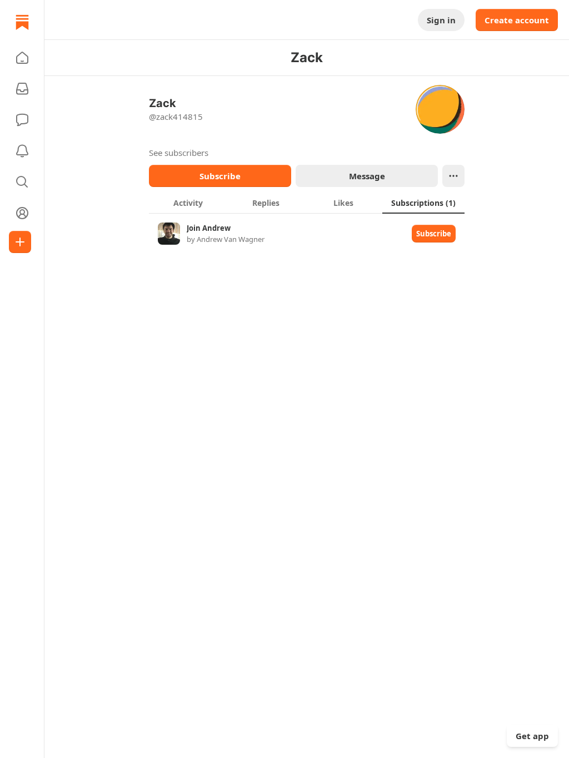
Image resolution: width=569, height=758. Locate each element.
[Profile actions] (453, 176)
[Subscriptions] (22, 88)
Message (367, 175)
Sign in (441, 20)
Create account (517, 20)
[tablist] (307, 202)
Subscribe (220, 175)
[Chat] (22, 120)
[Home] (22, 22)
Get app (532, 735)
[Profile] (22, 213)
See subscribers (178, 152)
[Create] (20, 242)
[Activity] (22, 151)
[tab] (188, 202)
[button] (22, 57)
